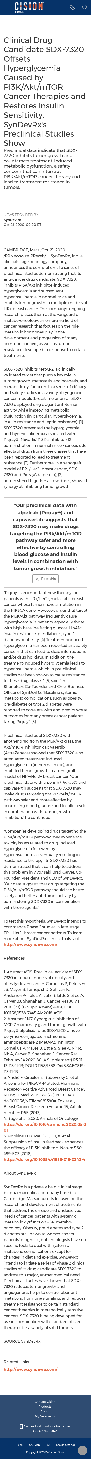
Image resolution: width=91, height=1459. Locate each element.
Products (44, 1406)
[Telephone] (72, 7)
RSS (48, 1445)
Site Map (34, 1445)
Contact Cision (45, 1402)
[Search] (85, 7)
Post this (48, 579)
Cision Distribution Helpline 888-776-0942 (46, 1428)
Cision (52, 1452)
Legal (20, 1445)
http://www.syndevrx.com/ (30, 944)
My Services (43, 1416)
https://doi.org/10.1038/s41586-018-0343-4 (44, 1159)
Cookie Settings (65, 1445)
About (45, 1411)
